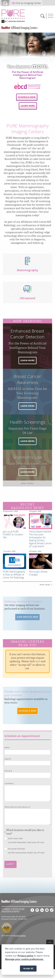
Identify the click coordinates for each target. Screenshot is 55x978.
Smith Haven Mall (15, 838)
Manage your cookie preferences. (24, 959)
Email (6, 759)
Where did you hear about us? (17, 807)
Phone (7, 771)
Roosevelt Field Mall (16, 849)
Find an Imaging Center (28, 3)
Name (6, 747)
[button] (26, 97)
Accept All (28, 968)
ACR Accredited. (20, 935)
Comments (9, 783)
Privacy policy (25, 955)
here (37, 661)
